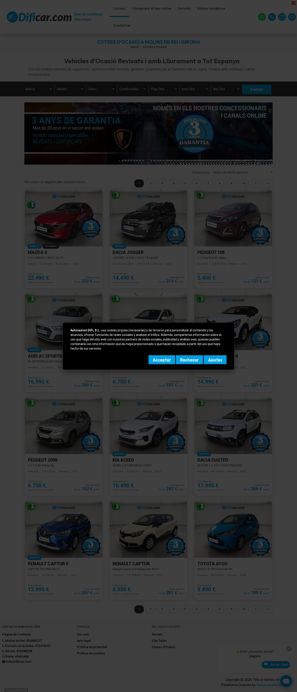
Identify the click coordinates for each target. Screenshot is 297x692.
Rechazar (189, 359)
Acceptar (162, 359)
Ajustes (215, 359)
